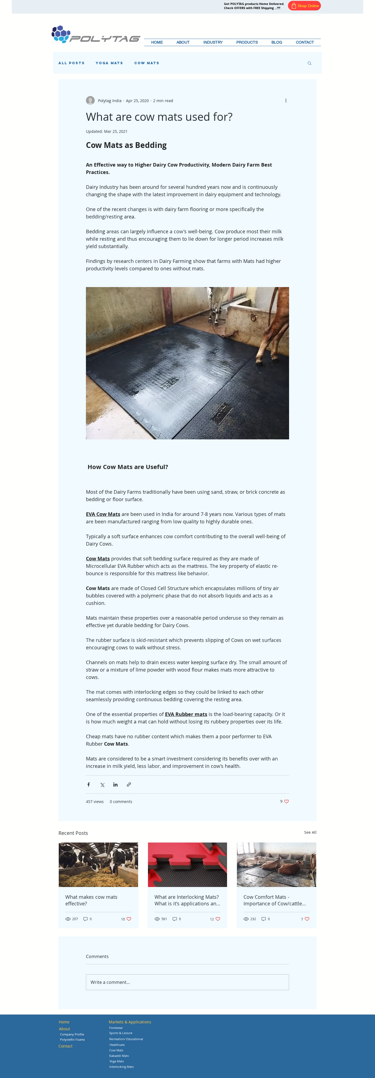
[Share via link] (128, 784)
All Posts (71, 63)
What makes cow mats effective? (91, 900)
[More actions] (285, 100)
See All (310, 832)
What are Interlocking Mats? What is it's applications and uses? (187, 900)
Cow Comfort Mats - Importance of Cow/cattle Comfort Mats (273, 900)
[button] (213, 42)
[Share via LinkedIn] (115, 784)
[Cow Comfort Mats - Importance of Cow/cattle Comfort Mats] (276, 865)
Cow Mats (146, 63)
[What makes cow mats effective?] (98, 865)
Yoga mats (109, 63)
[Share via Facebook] (88, 784)
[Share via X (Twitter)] (102, 784)
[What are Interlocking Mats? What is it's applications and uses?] (187, 865)
